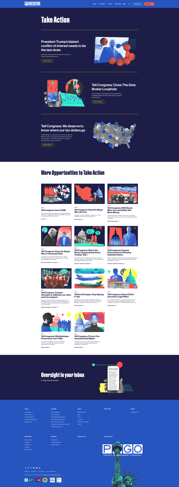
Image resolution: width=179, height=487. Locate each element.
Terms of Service (55, 474)
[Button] (129, 4)
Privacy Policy (47, 474)
